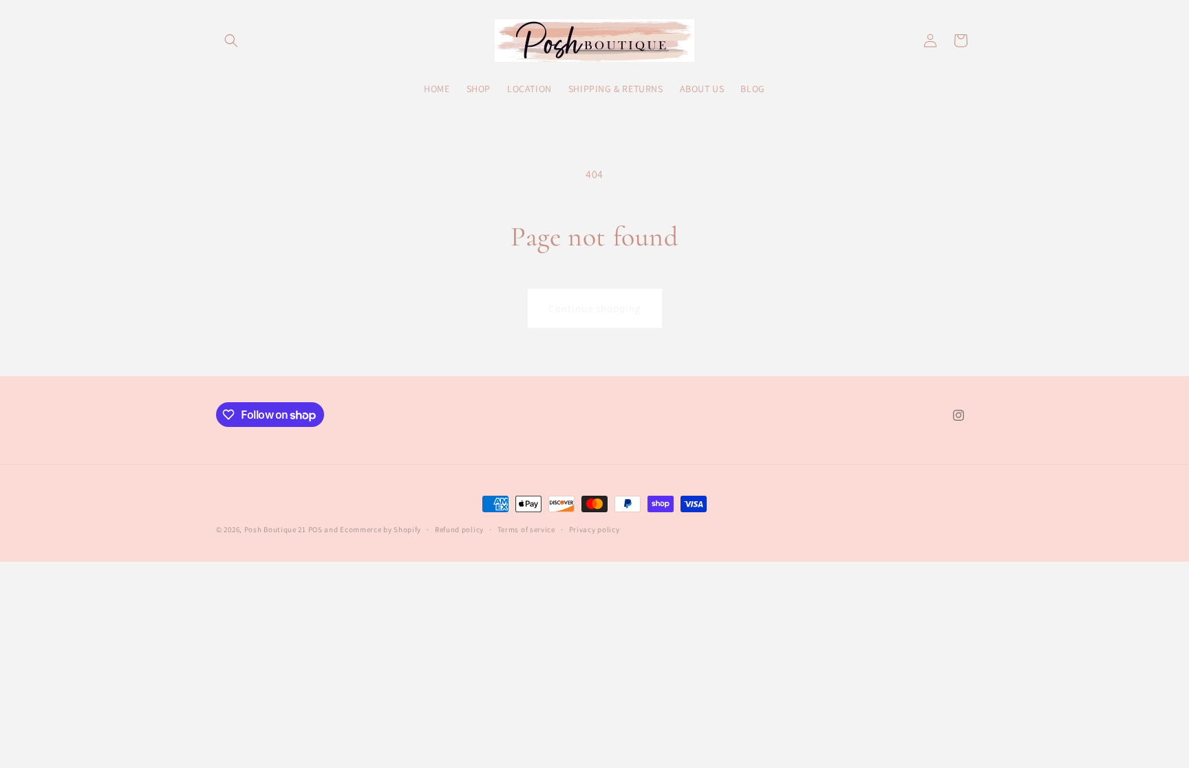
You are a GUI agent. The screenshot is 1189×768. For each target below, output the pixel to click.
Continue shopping (594, 308)
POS (315, 529)
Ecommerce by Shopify (380, 529)
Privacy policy (594, 529)
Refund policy (459, 529)
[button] (231, 40)
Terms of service (526, 529)
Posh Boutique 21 (275, 529)
